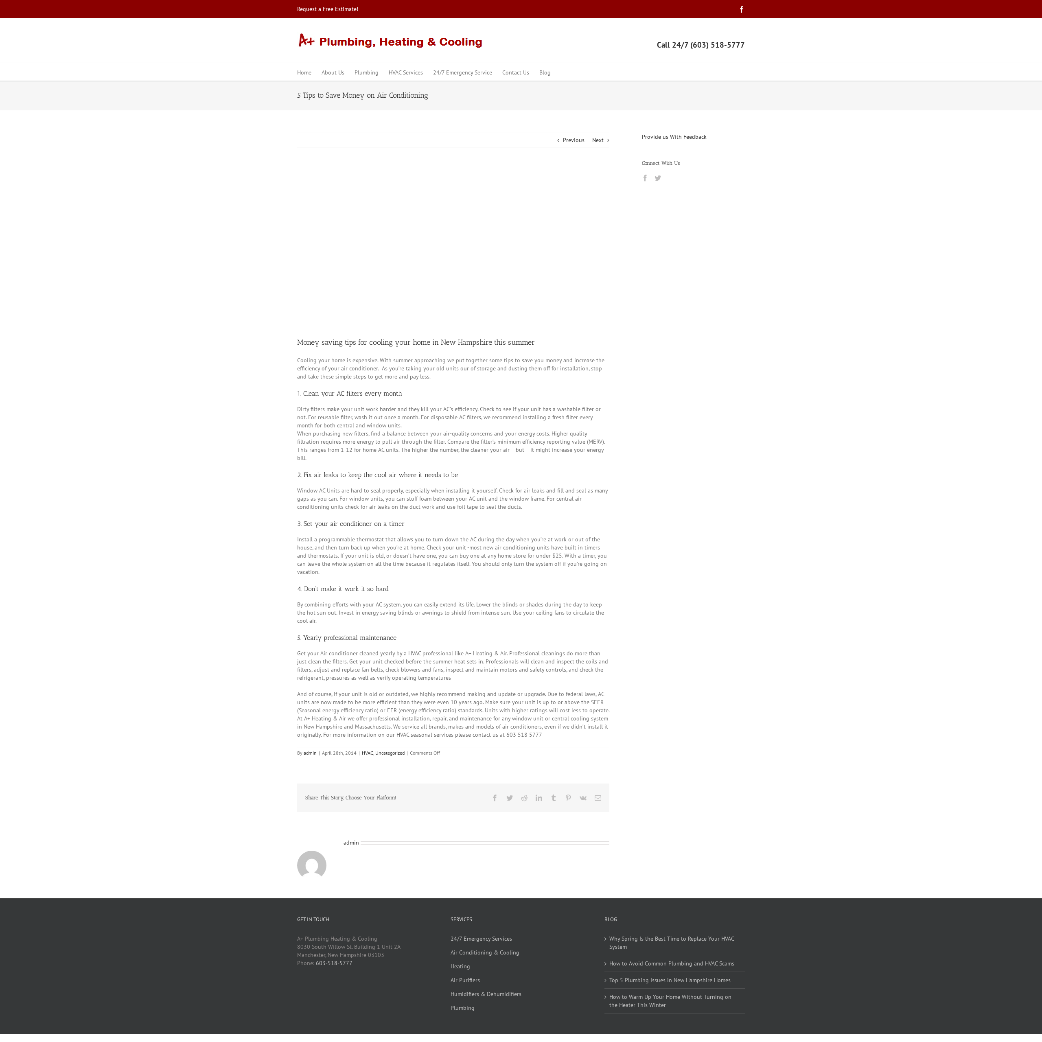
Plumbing (463, 1007)
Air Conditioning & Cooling (485, 952)
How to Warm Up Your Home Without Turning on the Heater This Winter (670, 1001)
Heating (460, 966)
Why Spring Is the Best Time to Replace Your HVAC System (671, 942)
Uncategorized (390, 753)
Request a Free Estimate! (327, 9)
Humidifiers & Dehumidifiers (486, 994)
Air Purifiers (465, 980)
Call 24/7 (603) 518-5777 (701, 45)
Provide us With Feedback (674, 136)
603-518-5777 (334, 963)
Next (598, 140)
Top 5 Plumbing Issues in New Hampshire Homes (670, 980)
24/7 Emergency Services (481, 938)
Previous (573, 140)
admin (310, 753)
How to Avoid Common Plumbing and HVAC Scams (671, 963)
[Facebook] (645, 178)
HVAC (367, 753)
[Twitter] (658, 178)
